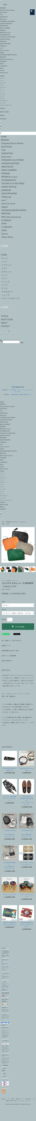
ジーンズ (2, 94)
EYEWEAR (3, 61)
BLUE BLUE (3, 12)
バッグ (2, 96)
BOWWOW (3, 41)
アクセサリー (4, 100)
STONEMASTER (5, 35)
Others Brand (4, 73)
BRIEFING (3, 57)
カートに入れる (19, 627)
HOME (4, 136)
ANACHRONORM (5, 44)
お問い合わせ (28, 1099)
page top (3, 1099)
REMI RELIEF (4, 26)
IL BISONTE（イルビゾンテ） (12, 522)
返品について (6, 645)
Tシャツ (2, 78)
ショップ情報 (11, 1099)
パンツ (2, 92)
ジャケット (3, 83)
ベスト (2, 85)
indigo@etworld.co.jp (5, 976)
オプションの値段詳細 (9, 656)
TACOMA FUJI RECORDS (7, 37)
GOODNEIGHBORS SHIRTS (8, 55)
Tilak (1, 14)
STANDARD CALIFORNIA (7, 21)
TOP (3, 522)
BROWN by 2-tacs (5, 32)
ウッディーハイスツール (9, 894)
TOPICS (2, 108)
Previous (2, 545)
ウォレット (23, 522)
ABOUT (2, 115)
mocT (1, 48)
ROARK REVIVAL (5, 39)
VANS (1, 68)
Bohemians (3, 19)
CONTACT (3, 119)
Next (34, 545)
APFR (1, 64)
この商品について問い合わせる (11, 640)
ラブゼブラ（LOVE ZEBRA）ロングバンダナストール (9, 798)
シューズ (2, 103)
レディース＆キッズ (6, 105)
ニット (2, 89)
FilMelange (3, 46)
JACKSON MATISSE (6, 23)
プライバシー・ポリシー (24, 1100)
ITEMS (2, 76)
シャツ (2, 80)
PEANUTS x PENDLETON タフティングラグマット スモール (26, 925)
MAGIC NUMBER (5, 28)
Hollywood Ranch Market (12, 143)
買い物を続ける (7, 661)
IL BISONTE (3, 66)
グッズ (2, 98)
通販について (19, 1099)
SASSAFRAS (4, 17)
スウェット (3, 87)
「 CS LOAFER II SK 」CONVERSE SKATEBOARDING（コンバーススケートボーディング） (26, 800)
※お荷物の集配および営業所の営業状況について (21, 394)
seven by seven (4, 50)
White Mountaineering (6, 59)
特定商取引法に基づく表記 (10, 651)
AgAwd (2, 52)
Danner (2, 70)
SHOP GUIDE (4, 112)
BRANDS (5, 139)
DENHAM (3, 30)
